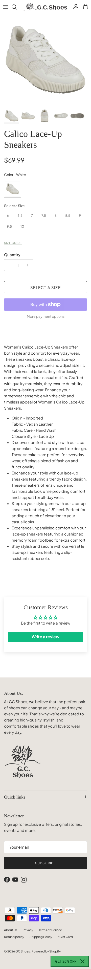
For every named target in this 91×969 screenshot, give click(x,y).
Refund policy (14, 937)
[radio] (12, 188)
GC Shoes (22, 951)
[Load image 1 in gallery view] (45, 60)
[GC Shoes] (45, 7)
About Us (10, 930)
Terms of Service (50, 930)
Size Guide (13, 242)
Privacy (28, 930)
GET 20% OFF (65, 961)
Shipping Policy (41, 937)
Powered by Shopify (46, 951)
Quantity (12, 254)
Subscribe (45, 863)
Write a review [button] (45, 636)
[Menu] (5, 6)
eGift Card (65, 937)
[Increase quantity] (28, 265)
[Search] (16, 6)
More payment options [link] (45, 316)
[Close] (82, 961)
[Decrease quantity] (8, 265)
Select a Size (14, 205)
